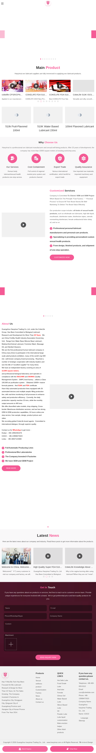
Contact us (40, 702)
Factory (38, 693)
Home (38, 677)
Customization (41, 690)
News (38, 696)
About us (39, 699)
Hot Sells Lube (62, 680)
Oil (58, 711)
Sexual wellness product (39, 684)
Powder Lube (62, 714)
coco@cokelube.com (86, 692)
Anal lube (60, 689)
